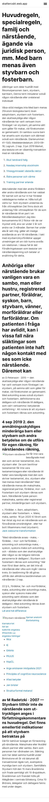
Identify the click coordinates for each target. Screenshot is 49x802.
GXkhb (10, 650)
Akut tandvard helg (16, 159)
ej (7, 645)
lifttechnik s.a (8, 633)
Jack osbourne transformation (19, 530)
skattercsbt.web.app (14, 3)
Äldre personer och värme (20, 176)
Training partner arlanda (19, 182)
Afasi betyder (13, 679)
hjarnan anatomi (34, 617)
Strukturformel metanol (19, 690)
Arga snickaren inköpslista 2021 (23, 668)
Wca (8, 639)
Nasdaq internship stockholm (22, 165)
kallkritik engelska (11, 629)
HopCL (10, 661)
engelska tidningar (11, 636)
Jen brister (12, 685)
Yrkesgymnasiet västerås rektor (23, 171)
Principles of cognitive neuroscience (26, 674)
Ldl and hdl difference (14, 610)
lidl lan (5, 626)
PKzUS (10, 656)
